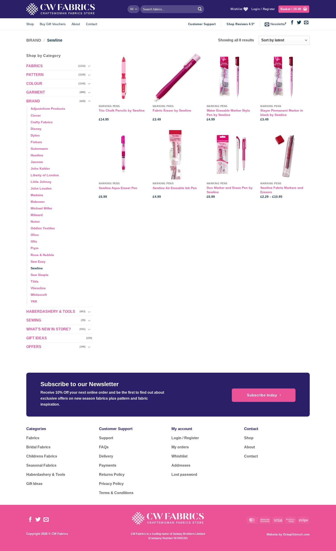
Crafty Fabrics (42, 122)
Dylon (35, 135)
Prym (34, 248)
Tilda (34, 281)
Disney (36, 129)
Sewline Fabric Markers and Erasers (281, 190)
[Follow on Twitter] (299, 22)
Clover (36, 115)
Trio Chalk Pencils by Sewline (122, 110)
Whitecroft (39, 295)
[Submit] (200, 9)
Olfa (34, 241)
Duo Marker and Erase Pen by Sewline (230, 190)
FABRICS (34, 66)
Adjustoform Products (48, 108)
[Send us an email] (306, 22)
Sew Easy (38, 261)
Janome (37, 162)
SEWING (33, 320)
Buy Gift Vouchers (53, 24)
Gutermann (39, 148)
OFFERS (33, 347)
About (76, 24)
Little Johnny (41, 182)
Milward (37, 215)
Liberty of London (45, 175)
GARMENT (35, 92)
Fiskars (36, 142)
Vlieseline (38, 288)
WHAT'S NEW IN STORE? (48, 329)
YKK (34, 301)
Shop (30, 24)
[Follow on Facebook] (292, 22)
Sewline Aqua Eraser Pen (118, 188)
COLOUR (34, 84)
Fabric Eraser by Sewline (172, 110)
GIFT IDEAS (36, 338)
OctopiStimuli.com (296, 534)
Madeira (37, 195)
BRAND (33, 40)
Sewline (37, 268)
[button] (293, 9)
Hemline (37, 155)
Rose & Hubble (42, 255)
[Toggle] (89, 66)
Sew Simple (39, 275)
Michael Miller (41, 208)
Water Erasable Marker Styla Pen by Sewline (228, 113)
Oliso (35, 235)
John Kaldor (40, 168)
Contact (91, 24)
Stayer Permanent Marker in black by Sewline (281, 113)
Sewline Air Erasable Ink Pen (175, 188)
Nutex (35, 221)
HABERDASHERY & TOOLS (50, 311)
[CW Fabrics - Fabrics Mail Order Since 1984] (60, 9)
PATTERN (35, 75)
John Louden (41, 188)
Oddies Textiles (43, 228)
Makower (38, 201)
